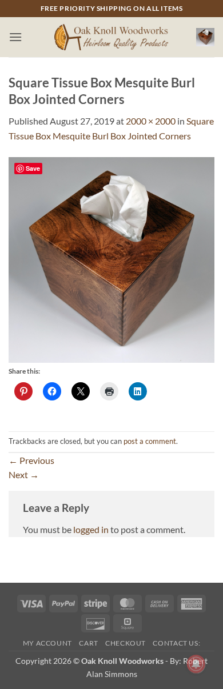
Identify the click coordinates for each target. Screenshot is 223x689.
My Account (47, 643)
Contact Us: (176, 643)
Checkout (125, 643)
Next (24, 474)
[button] (15, 37)
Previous (31, 460)
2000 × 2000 (151, 120)
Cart (88, 643)
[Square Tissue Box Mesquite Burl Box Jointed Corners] (111, 258)
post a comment (150, 441)
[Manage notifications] (196, 664)
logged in (91, 529)
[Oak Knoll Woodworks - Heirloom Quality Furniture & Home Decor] (111, 37)
